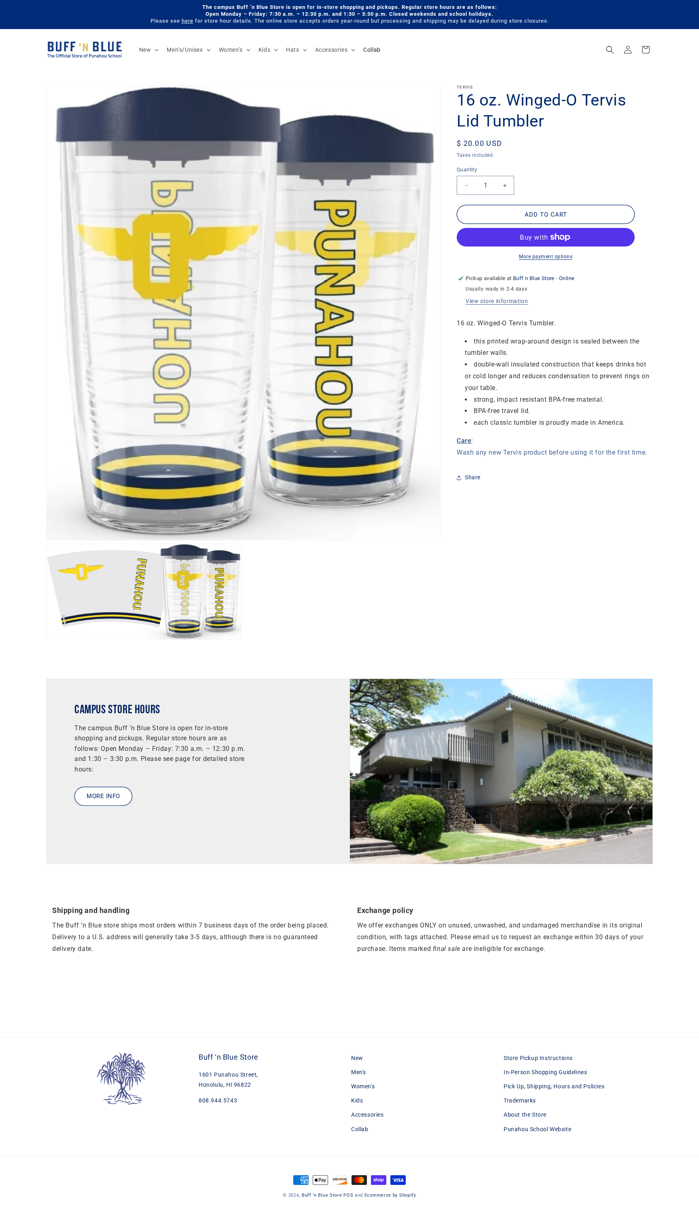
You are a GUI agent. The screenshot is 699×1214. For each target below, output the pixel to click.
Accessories (367, 1115)
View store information (497, 301)
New (357, 1058)
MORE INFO (103, 796)
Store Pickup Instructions (538, 1058)
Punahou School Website (537, 1129)
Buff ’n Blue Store (322, 1195)
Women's (363, 1086)
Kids (357, 1101)
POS (348, 1195)
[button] (148, 49)
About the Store (525, 1115)
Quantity (467, 170)
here (187, 21)
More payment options (545, 256)
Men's (358, 1072)
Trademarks (520, 1101)
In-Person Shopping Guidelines (545, 1072)
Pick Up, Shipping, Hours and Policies (554, 1086)
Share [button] (473, 477)
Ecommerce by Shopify (390, 1195)
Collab (360, 1129)
